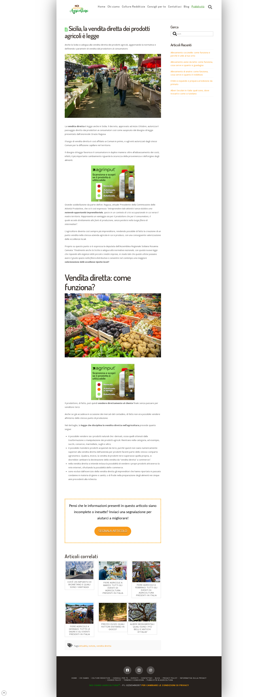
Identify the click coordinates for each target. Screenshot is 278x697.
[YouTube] (139, 670)
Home (74, 678)
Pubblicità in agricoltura (160, 680)
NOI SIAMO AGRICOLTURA (104, 685)
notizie (92, 645)
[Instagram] (150, 670)
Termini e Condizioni (134, 680)
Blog (157, 678)
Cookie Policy (114, 680)
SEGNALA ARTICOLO (112, 531)
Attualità (83, 645)
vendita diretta (103, 645)
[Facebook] (127, 670)
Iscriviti (135, 678)
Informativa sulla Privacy (193, 678)
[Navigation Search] (209, 7)
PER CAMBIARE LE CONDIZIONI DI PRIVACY (165, 685)
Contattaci (146, 678)
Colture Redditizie (101, 678)
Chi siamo (84, 678)
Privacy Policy (170, 678)
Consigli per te (120, 678)
